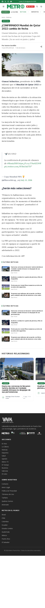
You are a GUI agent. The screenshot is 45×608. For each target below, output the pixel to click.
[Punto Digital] (31, 433)
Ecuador (5, 525)
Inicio (3, 17)
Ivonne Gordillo (10, 45)
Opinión (4, 459)
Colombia (5, 521)
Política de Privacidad (9, 491)
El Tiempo (5, 465)
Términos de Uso (8, 494)
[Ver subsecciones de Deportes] (41, 12)
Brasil (4, 515)
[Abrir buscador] (37, 6)
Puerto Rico (6, 539)
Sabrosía (5, 471)
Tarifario (5, 498)
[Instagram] (8, 1)
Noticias (23, 12)
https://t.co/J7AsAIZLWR (29, 163)
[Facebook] (2, 1)
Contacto (5, 484)
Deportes (35, 12)
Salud (4, 456)
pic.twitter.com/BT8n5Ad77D (17, 166)
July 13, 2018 (26, 180)
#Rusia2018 (12, 163)
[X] (5, 1)
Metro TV (5, 462)
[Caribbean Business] (22, 433)
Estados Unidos (7, 528)
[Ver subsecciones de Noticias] (28, 12)
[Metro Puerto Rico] (6, 433)
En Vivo (31, 6)
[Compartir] (41, 47)
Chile (3, 518)
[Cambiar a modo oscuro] (41, 6)
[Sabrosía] (39, 433)
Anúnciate (5, 505)
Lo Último (5, 447)
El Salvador (6, 542)
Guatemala (6, 532)
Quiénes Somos (7, 501)
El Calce (4, 474)
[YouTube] (11, 1)
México (4, 535)
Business (5, 468)
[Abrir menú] (3, 6)
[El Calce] (14, 433)
